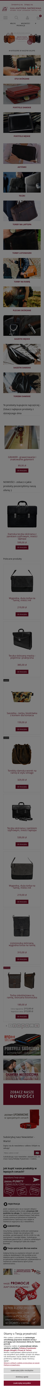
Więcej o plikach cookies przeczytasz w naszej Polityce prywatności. (22, 1364)
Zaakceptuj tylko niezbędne (22, 1370)
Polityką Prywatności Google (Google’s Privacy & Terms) (20, 1349)
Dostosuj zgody (22, 1377)
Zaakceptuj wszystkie (22, 1383)
